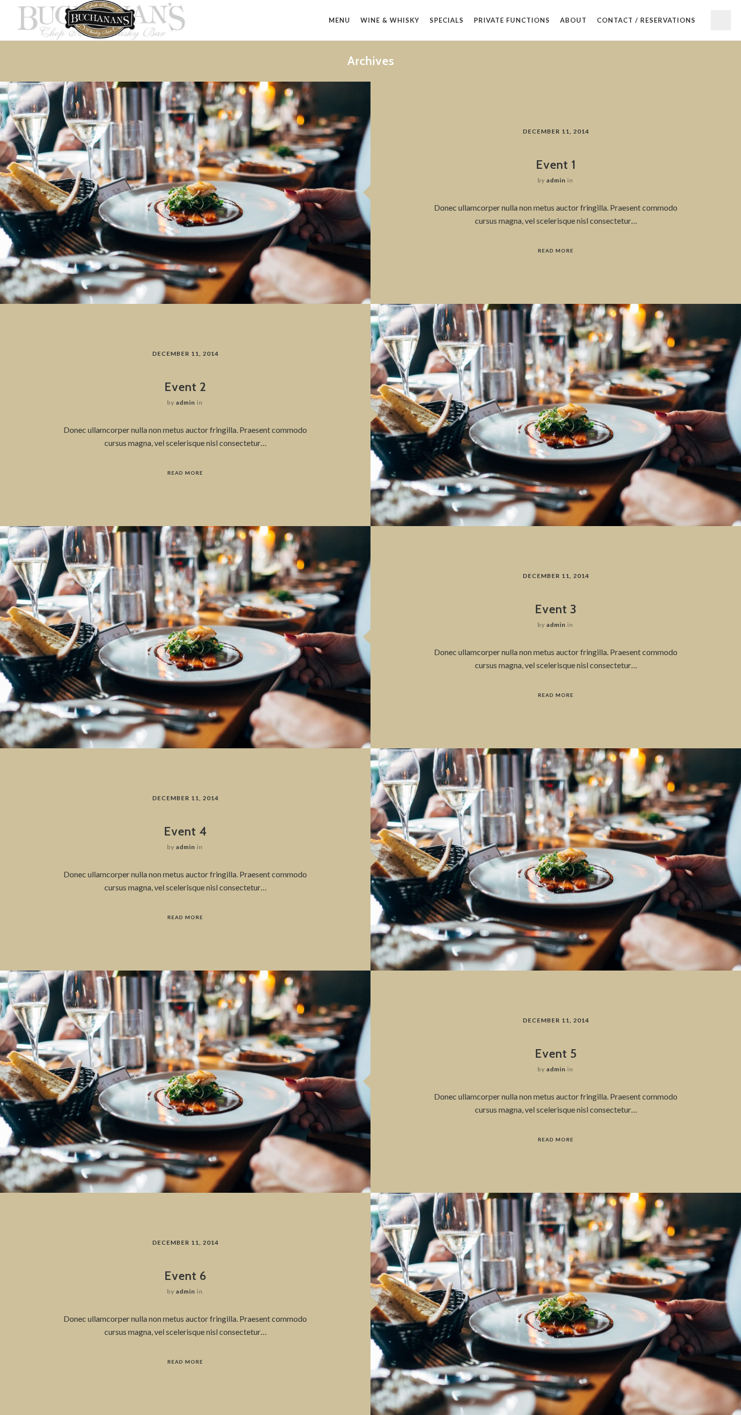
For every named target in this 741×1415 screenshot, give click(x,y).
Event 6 (185, 1275)
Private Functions (512, 20)
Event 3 (556, 609)
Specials (446, 20)
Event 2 (185, 386)
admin (556, 180)
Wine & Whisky (389, 20)
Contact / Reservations (646, 20)
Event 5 (556, 1053)
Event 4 (185, 831)
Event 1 (556, 164)
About (573, 20)
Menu (339, 20)
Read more (556, 250)
